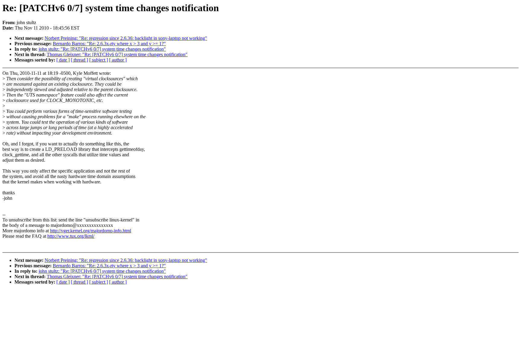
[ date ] (63, 59)
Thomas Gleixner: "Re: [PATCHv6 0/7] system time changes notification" (117, 54)
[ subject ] (98, 59)
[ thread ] (79, 59)
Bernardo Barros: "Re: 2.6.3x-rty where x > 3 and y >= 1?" (109, 43)
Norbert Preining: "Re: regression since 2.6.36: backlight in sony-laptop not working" (126, 38)
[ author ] (118, 59)
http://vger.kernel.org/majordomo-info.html (90, 230)
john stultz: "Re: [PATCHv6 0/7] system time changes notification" (102, 49)
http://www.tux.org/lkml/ (70, 236)
